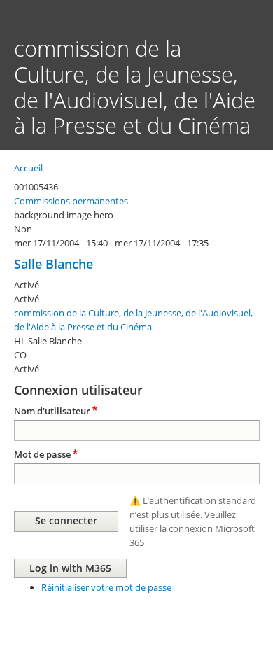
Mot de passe (42, 454)
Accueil (28, 168)
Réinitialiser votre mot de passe (106, 587)
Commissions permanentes (71, 201)
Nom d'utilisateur (52, 411)
